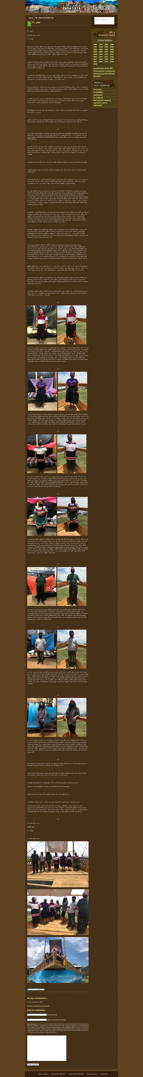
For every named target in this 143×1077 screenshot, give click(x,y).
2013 (95, 57)
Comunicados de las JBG (103, 68)
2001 (95, 49)
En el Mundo (98, 98)
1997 (95, 47)
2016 (112, 57)
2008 (112, 52)
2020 (112, 59)
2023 (106, 62)
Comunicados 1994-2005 (58, 1074)
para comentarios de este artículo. (38, 1006)
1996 (112, 44)
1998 (101, 47)
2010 (101, 54)
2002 (101, 49)
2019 (106, 59)
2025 (95, 64)
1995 (106, 44)
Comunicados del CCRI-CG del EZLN (103, 75)
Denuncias (97, 89)
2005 (95, 52)
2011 (106, 54)
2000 (112, 47)
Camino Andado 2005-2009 (76, 1074)
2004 (112, 49)
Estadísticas (104, 1074)
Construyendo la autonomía (104, 71)
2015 (106, 57)
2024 (112, 62)
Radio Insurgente (43, 1074)
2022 (101, 62)
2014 (101, 57)
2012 (112, 54)
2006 (101, 52)
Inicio (31, 18)
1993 (95, 44)
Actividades (98, 92)
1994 (101, 44)
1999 (106, 47)
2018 (101, 59)
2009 (95, 54)
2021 (95, 62)
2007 (106, 52)
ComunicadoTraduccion (45, 18)
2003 (106, 49)
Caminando (97, 95)
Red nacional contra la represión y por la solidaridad (102, 103)
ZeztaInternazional (92, 1074)
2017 (95, 59)
